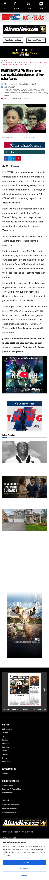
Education (5, 743)
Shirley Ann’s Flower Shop (11, 789)
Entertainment (23, 62)
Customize (24, 869)
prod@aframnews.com (10, 812)
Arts (2, 62)
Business (5, 747)
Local (35, 62)
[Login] (41, 3)
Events (28, 8)
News (10, 65)
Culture (16, 62)
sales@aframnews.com (11, 805)
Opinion (5, 740)
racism (15, 65)
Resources (6, 761)
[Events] (28, 3)
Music (45, 62)
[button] (5, 3)
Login (41, 8)
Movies (40, 62)
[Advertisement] (24, 558)
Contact (15, 8)
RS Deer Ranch (7, 792)
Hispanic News (7, 785)
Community (8, 62)
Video (25, 65)
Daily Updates (7, 729)
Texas (20, 65)
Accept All (24, 862)
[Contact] (15, 3)
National (4, 65)
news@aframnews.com (10, 808)
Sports (4, 751)
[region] (24, 859)
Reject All (24, 875)
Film (30, 62)
